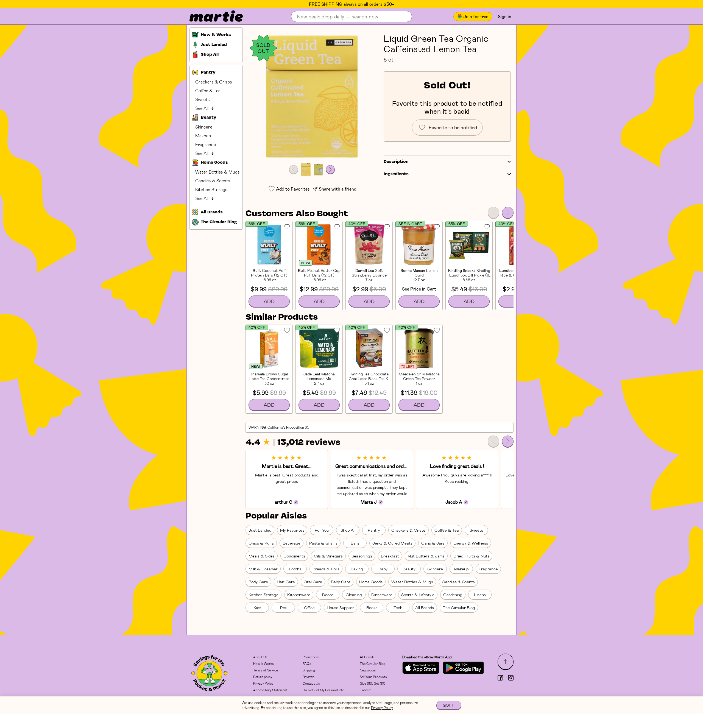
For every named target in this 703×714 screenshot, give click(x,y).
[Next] (508, 212)
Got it (449, 705)
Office (309, 607)
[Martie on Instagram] (511, 677)
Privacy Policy (263, 683)
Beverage (291, 542)
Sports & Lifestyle (417, 594)
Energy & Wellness (470, 542)
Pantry (374, 530)
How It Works (263, 663)
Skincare (203, 126)
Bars (355, 542)
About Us (260, 657)
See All (201, 108)
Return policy (262, 677)
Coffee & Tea (208, 90)
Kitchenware (298, 594)
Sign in (504, 16)
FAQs (307, 663)
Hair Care (286, 581)
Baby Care (340, 581)
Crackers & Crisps (213, 81)
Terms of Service (265, 670)
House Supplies (340, 607)
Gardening (452, 594)
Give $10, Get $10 (372, 683)
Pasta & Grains (323, 542)
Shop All (348, 530)
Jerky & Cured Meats (392, 542)
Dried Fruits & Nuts (471, 555)
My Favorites (292, 530)
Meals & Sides (262, 555)
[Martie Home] (211, 16)
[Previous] (493, 212)
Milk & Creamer (263, 568)
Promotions (311, 657)
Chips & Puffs (261, 542)
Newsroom (368, 670)
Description (396, 162)
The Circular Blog (459, 607)
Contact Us (311, 683)
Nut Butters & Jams (426, 555)
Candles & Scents (212, 180)
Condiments (294, 555)
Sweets (202, 99)
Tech (398, 607)
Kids (257, 607)
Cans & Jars (433, 542)
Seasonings (362, 555)
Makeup (203, 135)
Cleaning (354, 594)
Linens (480, 594)
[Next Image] (330, 169)
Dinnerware (381, 594)
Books (371, 607)
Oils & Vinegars (328, 555)
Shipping (309, 670)
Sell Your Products (373, 677)
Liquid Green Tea (418, 38)
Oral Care (313, 581)
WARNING (257, 427)
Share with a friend (337, 188)
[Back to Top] (506, 662)
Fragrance (205, 144)
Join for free (475, 16)
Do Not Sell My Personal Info (323, 690)
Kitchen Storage (211, 189)
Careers (366, 690)
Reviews (308, 677)
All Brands (424, 607)
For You (322, 530)
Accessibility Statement (270, 690)
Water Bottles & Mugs (217, 171)
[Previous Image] (293, 169)
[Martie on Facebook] (500, 677)
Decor (327, 594)
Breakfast (390, 555)
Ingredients (396, 174)
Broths (295, 568)
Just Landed (260, 530)
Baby (382, 568)
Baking (357, 568)
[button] (312, 96)
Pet (283, 607)
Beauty (409, 568)
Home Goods (371, 581)
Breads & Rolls (326, 568)
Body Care (258, 581)
